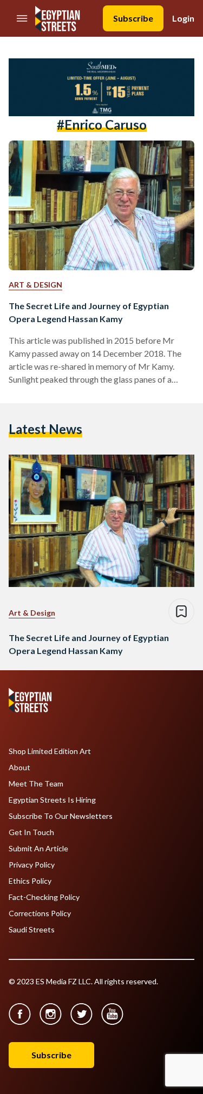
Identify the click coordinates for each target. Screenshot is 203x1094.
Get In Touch (31, 832)
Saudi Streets (32, 929)
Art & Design (35, 284)
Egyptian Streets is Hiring (52, 800)
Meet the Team (36, 783)
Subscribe (133, 18)
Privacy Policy (32, 864)
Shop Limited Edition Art (50, 751)
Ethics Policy (30, 881)
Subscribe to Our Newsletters (61, 816)
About (19, 767)
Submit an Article (38, 848)
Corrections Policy (40, 913)
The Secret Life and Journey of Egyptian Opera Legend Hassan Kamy (89, 312)
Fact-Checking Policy (44, 897)
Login (183, 18)
